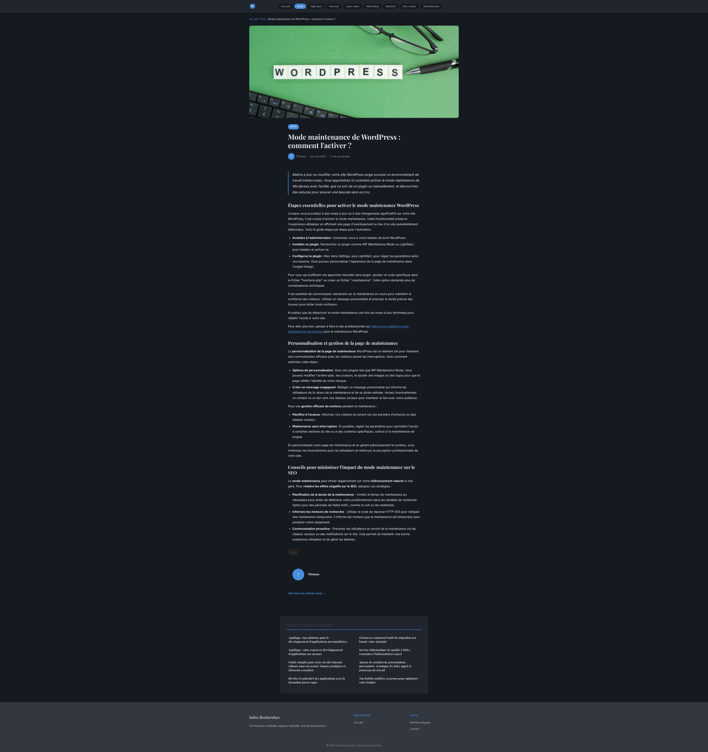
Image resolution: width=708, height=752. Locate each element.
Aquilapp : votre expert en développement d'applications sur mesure (316, 652)
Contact (415, 728)
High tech (316, 6)
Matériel (390, 6)
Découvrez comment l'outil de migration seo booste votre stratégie (387, 639)
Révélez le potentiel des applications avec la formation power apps (317, 680)
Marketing (373, 6)
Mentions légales (420, 722)
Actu (300, 6)
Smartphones (431, 6)
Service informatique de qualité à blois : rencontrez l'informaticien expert (385, 652)
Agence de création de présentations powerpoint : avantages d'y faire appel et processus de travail (385, 666)
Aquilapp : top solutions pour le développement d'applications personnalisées (318, 639)
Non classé (409, 6)
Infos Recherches (264, 717)
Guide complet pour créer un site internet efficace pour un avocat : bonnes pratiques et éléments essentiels (317, 666)
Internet (334, 6)
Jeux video (352, 6)
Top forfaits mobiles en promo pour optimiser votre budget (388, 680)
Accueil (285, 6)
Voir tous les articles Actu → (307, 593)
